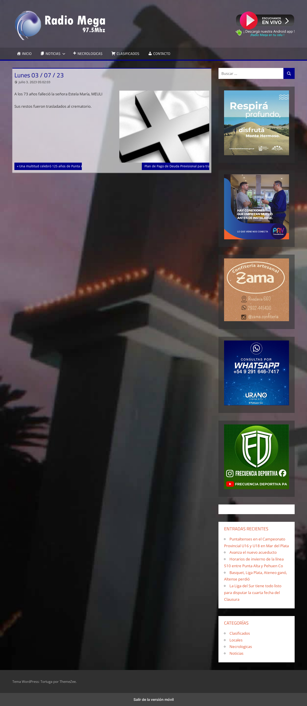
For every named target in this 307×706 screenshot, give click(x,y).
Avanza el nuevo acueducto (253, 552)
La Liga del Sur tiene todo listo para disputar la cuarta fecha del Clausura (252, 592)
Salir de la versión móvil (153, 699)
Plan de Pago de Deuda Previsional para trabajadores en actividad (194, 166)
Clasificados (239, 633)
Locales (235, 640)
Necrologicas (240, 646)
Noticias (236, 653)
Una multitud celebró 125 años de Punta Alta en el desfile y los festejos (72, 166)
